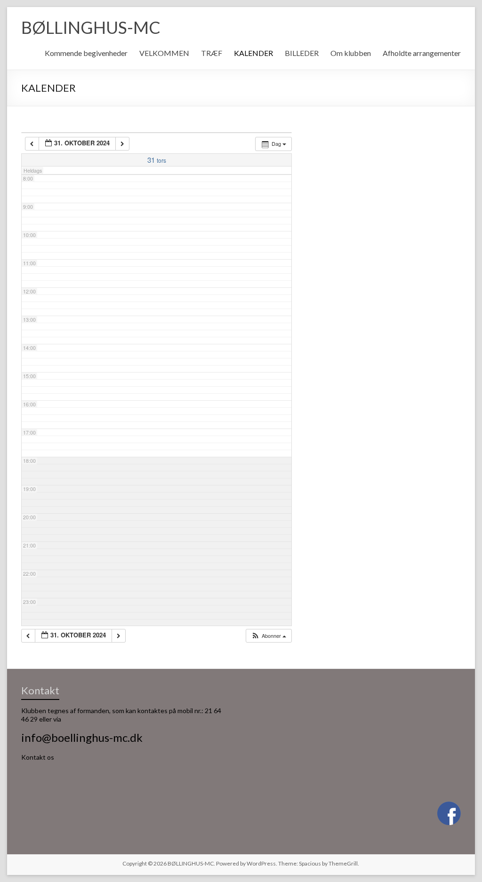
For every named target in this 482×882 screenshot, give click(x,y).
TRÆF (211, 52)
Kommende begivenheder (86, 52)
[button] (268, 635)
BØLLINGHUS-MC (91, 27)
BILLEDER (302, 52)
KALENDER (253, 52)
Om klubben (350, 52)
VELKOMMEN (164, 52)
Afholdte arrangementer (422, 52)
